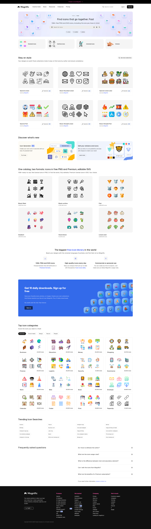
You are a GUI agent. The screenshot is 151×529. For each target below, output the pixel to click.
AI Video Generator (61, 502)
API (57, 513)
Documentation (78, 498)
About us (95, 498)
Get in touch (114, 493)
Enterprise (77, 515)
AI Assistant (59, 498)
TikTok (112, 504)
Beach (49, 434)
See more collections (126, 58)
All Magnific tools (60, 517)
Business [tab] (22, 333)
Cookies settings (79, 509)
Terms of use (78, 502)
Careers (95, 502)
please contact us (101, 481)
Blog (94, 506)
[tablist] (75, 333)
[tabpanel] (75, 373)
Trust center (78, 511)
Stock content (59, 506)
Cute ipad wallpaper (81, 427)
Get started (78, 493)
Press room (95, 513)
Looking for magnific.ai (98, 515)
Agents (59, 511)
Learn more (82, 155)
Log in (122, 7)
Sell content (96, 511)
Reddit (112, 509)
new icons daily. (81, 268)
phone (83, 32)
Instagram (113, 498)
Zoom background (110, 437)
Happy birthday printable (111, 427)
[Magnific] (30, 493)
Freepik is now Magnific (75, 2)
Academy (77, 496)
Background (79, 437)
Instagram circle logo (24, 437)
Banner (107, 424)
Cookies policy (78, 507)
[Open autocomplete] (51, 27)
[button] (29, 508)
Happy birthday (80, 431)
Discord (113, 506)
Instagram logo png (24, 431)
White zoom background (53, 437)
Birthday (21, 427)
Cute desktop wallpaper (25, 434)
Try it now (23, 155)
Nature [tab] (48, 333)
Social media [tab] (31, 333)
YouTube (113, 500)
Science (21, 424)
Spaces (58, 496)
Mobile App (59, 515)
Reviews (95, 500)
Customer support (115, 496)
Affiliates (77, 513)
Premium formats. (45, 268)
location (76, 32)
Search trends (96, 504)
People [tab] (56, 333)
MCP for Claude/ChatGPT (64, 508)
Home (73, 15)
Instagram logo (80, 424)
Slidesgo (95, 509)
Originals (78, 506)
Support (76, 500)
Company (96, 493)
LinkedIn (113, 502)
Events (94, 507)
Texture (50, 424)
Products (59, 493)
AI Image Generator (61, 500)
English (28, 508)
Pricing (68, 7)
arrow (69, 32)
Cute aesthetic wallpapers (112, 431)
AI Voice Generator (61, 504)
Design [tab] (41, 333)
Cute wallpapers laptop (82, 434)
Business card (51, 427)
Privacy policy (78, 504)
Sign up (130, 7)
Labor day (50, 431)
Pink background (109, 434)
